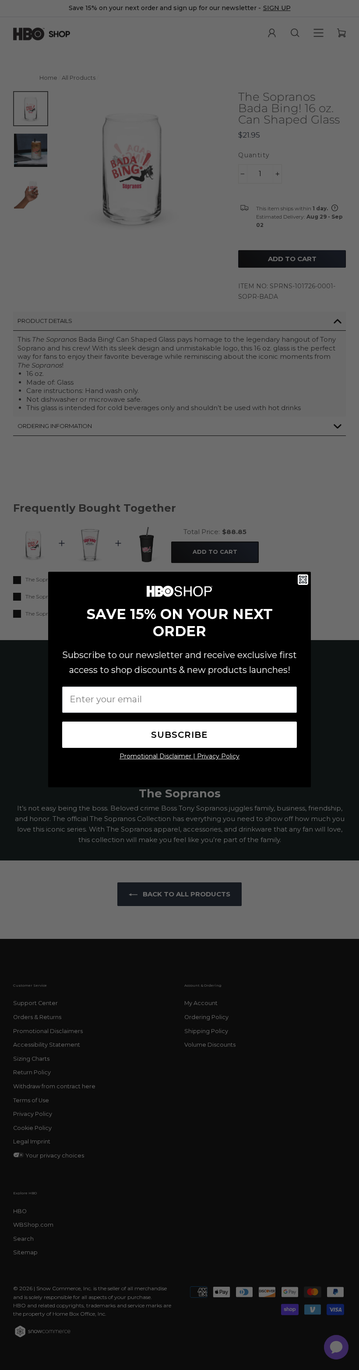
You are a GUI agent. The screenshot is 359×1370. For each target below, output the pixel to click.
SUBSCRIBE (179, 734)
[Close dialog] (303, 579)
